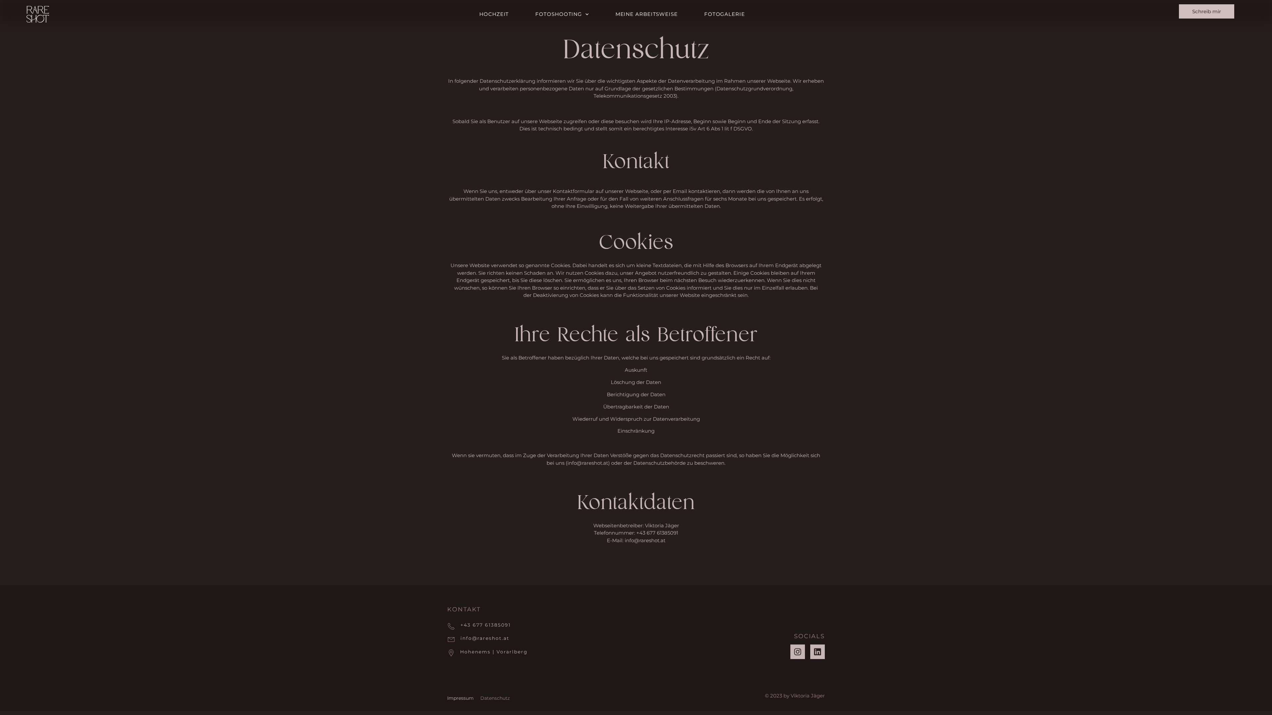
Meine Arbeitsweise (646, 14)
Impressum (460, 698)
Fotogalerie (724, 14)
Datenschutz (495, 698)
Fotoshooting (558, 14)
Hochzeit (494, 14)
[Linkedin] (817, 651)
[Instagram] (797, 651)
